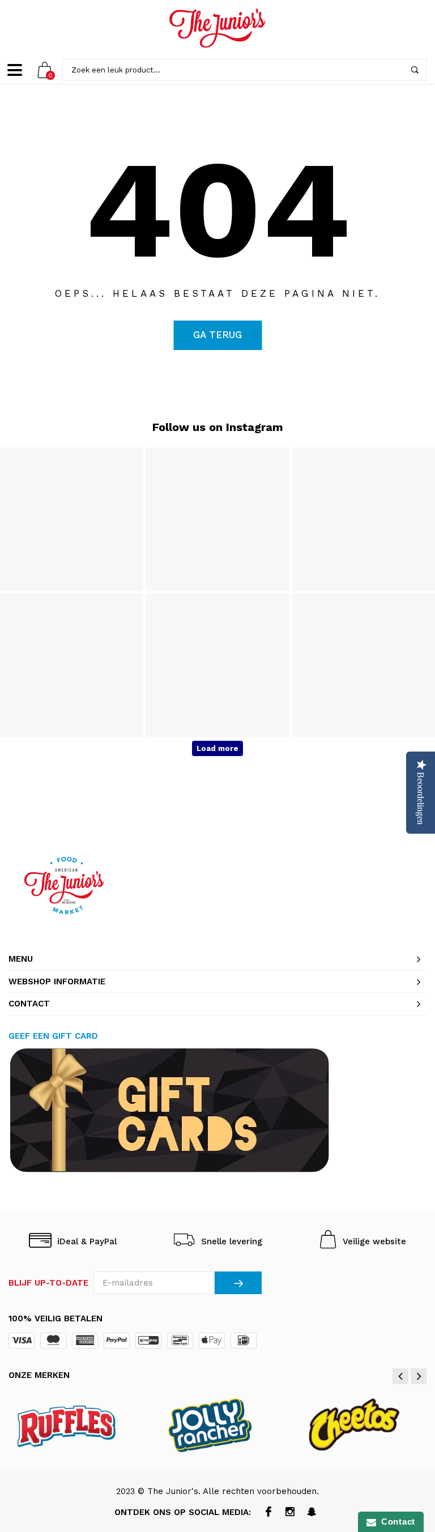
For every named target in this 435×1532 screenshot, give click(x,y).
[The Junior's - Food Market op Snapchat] (311, 1513)
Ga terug (217, 334)
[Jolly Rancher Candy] (218, 1424)
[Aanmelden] (238, 1282)
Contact (395, 1521)
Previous (400, 1376)
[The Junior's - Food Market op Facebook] (268, 1513)
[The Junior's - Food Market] (217, 28)
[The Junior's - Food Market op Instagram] (290, 1513)
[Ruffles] (75, 1424)
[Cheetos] (360, 1424)
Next (419, 1376)
